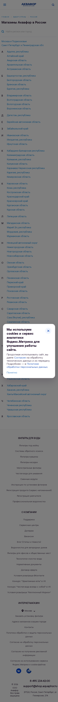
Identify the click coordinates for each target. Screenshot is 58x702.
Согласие (20, 358)
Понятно (12, 373)
